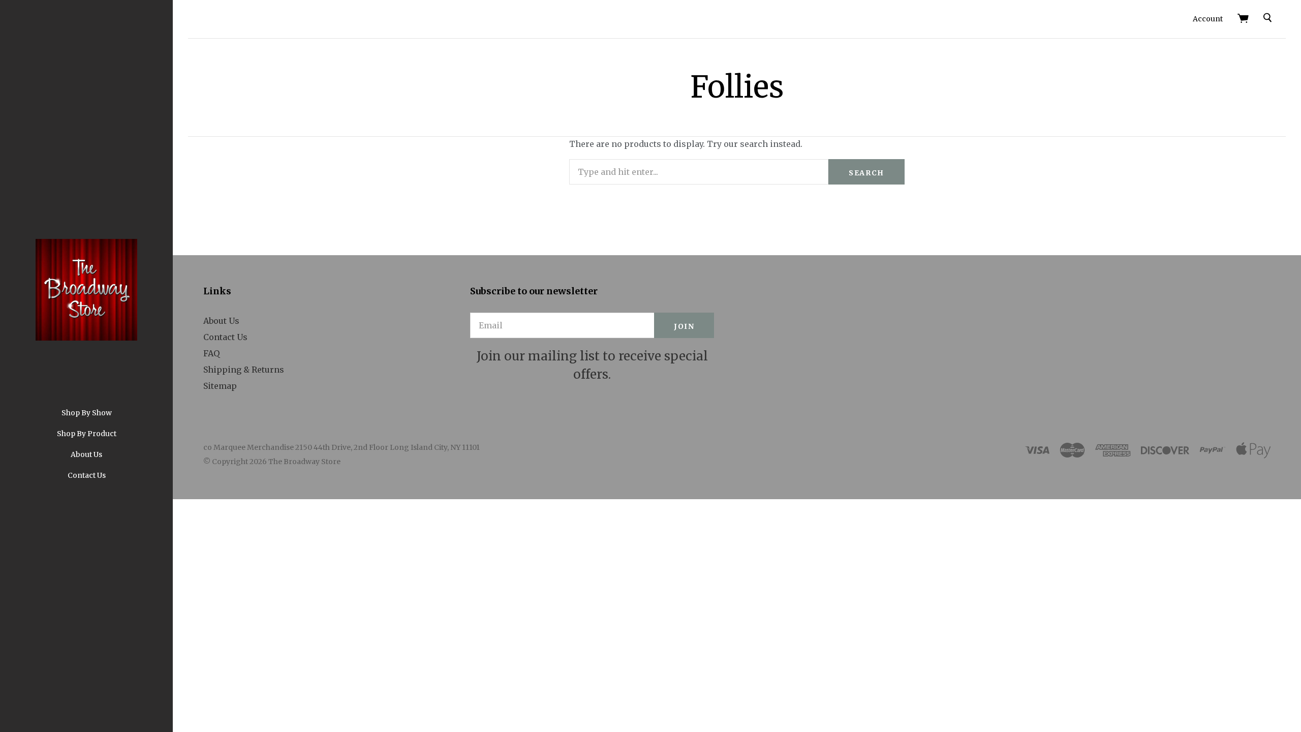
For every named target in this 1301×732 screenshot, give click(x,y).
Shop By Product (86, 433)
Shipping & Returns (243, 369)
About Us (86, 454)
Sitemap (220, 386)
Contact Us (87, 475)
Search (866, 172)
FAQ (211, 353)
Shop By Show (86, 412)
